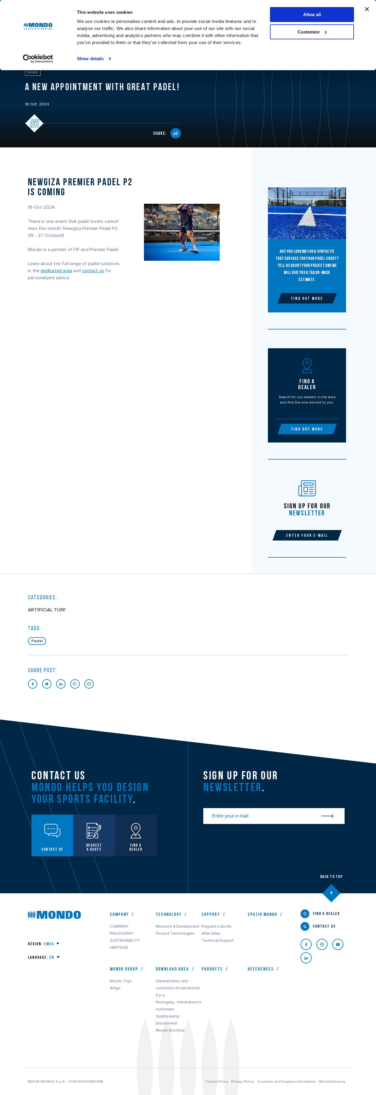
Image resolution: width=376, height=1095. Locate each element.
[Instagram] (324, 944)
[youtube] (340, 944)
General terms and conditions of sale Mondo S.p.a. (178, 988)
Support (211, 914)
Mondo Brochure (170, 1030)
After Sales (211, 933)
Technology (169, 914)
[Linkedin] (308, 957)
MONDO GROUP (124, 969)
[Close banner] (367, 9)
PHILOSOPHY (122, 933)
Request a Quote (216, 926)
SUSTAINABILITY (125, 940)
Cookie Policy (217, 1081)
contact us (93, 270)
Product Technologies (175, 933)
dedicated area (56, 270)
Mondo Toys (121, 981)
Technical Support (218, 940)
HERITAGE (119, 947)
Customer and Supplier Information (286, 1081)
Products (212, 969)
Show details (90, 58)
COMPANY (119, 926)
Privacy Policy (242, 1081)
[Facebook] (308, 944)
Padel (37, 641)
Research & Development (177, 926)
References (261, 969)
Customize (309, 31)
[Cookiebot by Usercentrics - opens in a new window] (38, 58)
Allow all (312, 14)
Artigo (115, 988)
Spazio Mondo (262, 914)
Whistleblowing (332, 1081)
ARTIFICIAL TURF (47, 610)
